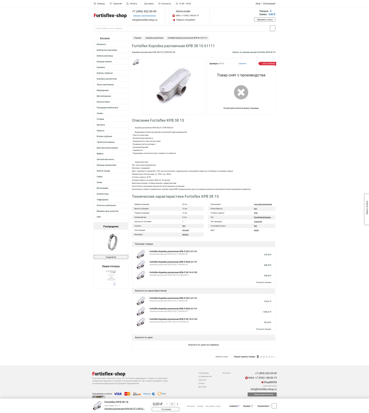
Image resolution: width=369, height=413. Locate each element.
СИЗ (99, 217)
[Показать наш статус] (111, 278)
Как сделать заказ (213, 406)
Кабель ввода (103, 171)
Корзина (246, 406)
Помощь (101, 3)
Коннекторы (103, 194)
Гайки (99, 176)
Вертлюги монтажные (107, 148)
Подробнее (111, 257)
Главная (137, 38)
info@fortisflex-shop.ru (263, 389)
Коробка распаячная (107, 79)
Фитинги (101, 125)
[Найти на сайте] (272, 28)
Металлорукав (104, 96)
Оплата (133, 3)
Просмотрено (263, 406)
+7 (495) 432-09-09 (143, 11)
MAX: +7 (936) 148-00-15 (187, 15)
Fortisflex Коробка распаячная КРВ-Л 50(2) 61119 (173, 262)
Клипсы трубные (105, 73)
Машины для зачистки (107, 211)
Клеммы (101, 67)
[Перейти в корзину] (256, 13)
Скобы (100, 113)
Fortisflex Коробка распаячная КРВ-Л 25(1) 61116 (173, 251)
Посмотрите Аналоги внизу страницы (241, 108)
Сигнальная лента (105, 159)
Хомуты (100, 130)
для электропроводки (263, 204)
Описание (191, 406)
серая (256, 230)
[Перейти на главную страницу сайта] (110, 15)
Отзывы (200, 406)
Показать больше (263, 282)
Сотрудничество (205, 376)
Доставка (149, 3)
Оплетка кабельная (106, 205)
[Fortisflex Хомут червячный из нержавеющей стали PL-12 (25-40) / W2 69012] (111, 242)
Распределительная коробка (266, 217)
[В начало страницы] (274, 405)
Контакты (166, 3)
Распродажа (203, 373)
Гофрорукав (102, 199)
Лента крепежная (105, 84)
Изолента (101, 44)
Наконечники (103, 102)
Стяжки (100, 119)
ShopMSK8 (270, 382)
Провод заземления (106, 165)
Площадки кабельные (107, 107)
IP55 (256, 213)
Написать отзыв (221, 357)
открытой (258, 222)
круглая (185, 230)
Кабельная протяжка (107, 50)
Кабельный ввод (105, 56)
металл (185, 235)
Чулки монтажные (106, 142)
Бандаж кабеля (104, 61)
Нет (183, 226)
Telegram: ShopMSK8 (185, 20)
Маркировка (103, 90)
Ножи (99, 182)
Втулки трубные (104, 136)
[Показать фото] (136, 62)
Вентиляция (102, 188)
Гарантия (117, 3)
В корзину (166, 409)
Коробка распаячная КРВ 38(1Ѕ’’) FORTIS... (125, 409)
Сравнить (233, 406)
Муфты (100, 153)
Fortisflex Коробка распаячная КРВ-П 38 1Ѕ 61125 (173, 272)
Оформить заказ (265, 19)
